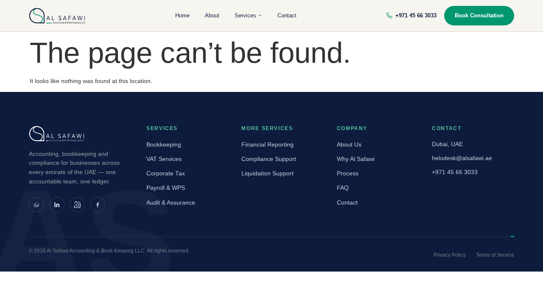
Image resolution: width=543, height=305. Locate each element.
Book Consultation (479, 15)
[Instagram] (77, 204)
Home (182, 15)
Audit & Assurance (170, 203)
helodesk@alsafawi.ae (462, 158)
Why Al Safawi (356, 159)
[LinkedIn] (56, 204)
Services (245, 15)
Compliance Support (268, 159)
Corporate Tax (165, 173)
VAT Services (164, 159)
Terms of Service (495, 255)
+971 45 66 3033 (416, 15)
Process (347, 173)
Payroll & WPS (165, 188)
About (212, 15)
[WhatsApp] (36, 204)
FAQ (343, 188)
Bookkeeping (163, 144)
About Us (349, 144)
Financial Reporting (267, 144)
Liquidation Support (267, 173)
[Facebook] (97, 204)
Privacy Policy (450, 255)
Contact (287, 15)
